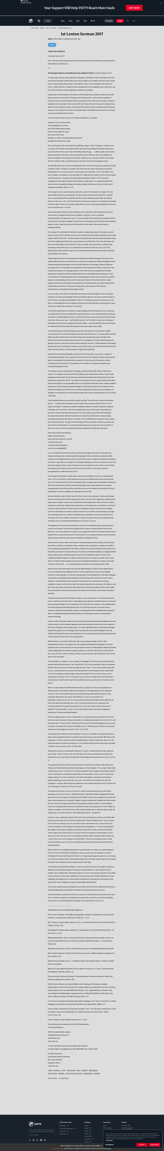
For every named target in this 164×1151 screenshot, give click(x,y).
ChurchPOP (63, 1131)
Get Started (109, 21)
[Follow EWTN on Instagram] (45, 1140)
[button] (93, 21)
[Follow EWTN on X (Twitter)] (30, 1140)
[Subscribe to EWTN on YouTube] (41, 1140)
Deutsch (86, 1142)
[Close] (161, 3)
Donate (120, 21)
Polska (86, 1131)
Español (86, 1125)
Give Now (134, 7)
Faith (47, 28)
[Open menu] (134, 21)
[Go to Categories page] (39, 21)
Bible (78, 21)
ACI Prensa (63, 1134)
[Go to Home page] (35, 1124)
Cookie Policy (109, 1140)
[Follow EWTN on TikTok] (37, 1140)
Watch (62, 21)
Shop (85, 21)
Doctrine (53, 28)
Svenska (86, 1136)
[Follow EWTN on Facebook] (33, 1140)
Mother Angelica (107, 1128)
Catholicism (34, 28)
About (104, 1125)
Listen (70, 21)
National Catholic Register (66, 1128)
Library (42, 28)
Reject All (142, 1144)
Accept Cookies (155, 1144)
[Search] (128, 21)
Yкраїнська (87, 1139)
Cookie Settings (109, 1144)
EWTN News (63, 1125)
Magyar (86, 1133)
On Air (48, 21)
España (86, 1128)
